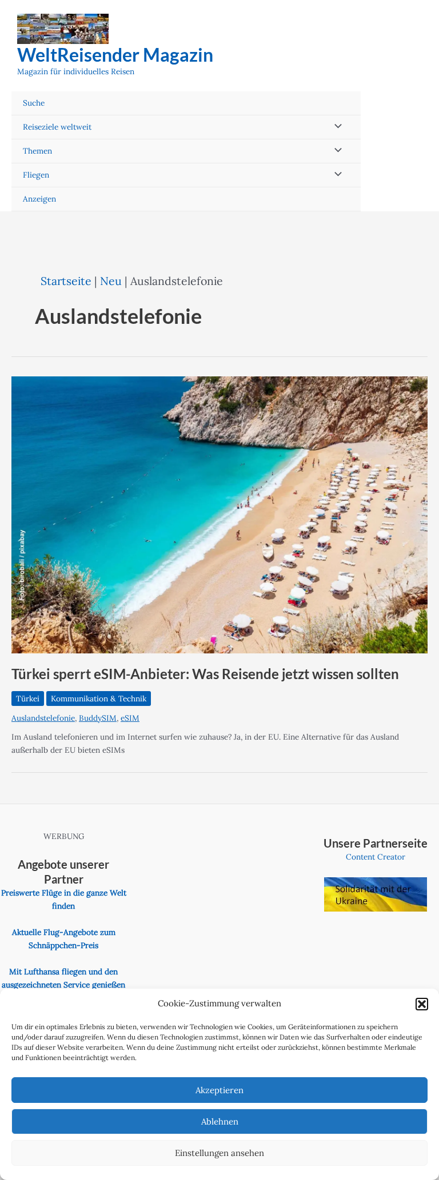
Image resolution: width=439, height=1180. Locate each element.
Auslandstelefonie (43, 718)
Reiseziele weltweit (57, 127)
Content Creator (375, 857)
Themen (37, 151)
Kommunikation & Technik (98, 698)
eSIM (130, 718)
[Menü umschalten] (335, 127)
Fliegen (36, 175)
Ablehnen (219, 1121)
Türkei (27, 698)
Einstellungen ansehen (219, 1152)
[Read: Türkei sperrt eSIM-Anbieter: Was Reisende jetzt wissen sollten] (219, 514)
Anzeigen (39, 199)
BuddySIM (98, 718)
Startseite (66, 281)
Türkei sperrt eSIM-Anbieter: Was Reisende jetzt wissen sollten (205, 674)
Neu (111, 281)
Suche (34, 103)
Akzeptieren (219, 1090)
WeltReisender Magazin (115, 54)
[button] (422, 1004)
